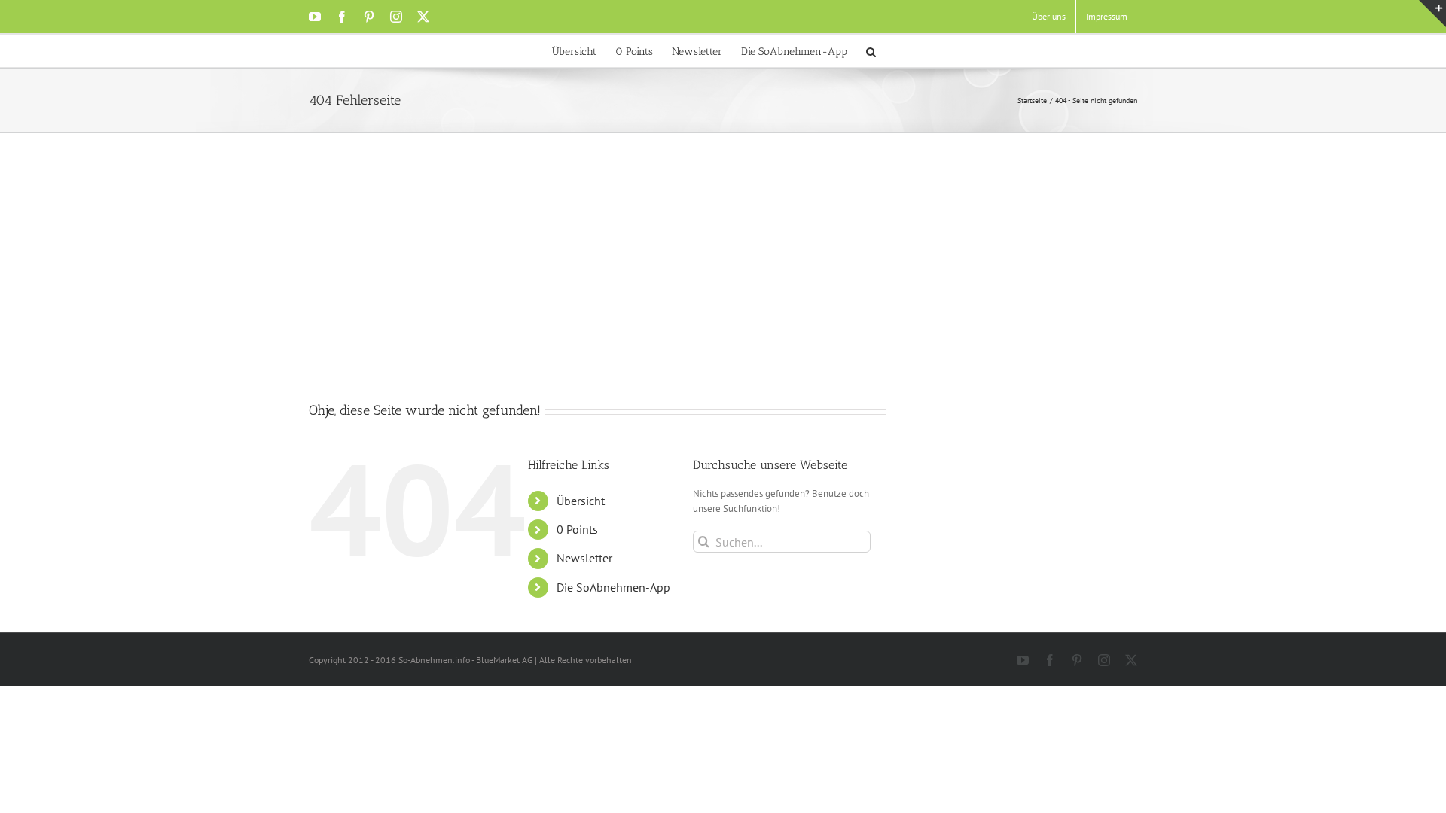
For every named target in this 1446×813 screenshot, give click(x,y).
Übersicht (581, 500)
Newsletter (584, 557)
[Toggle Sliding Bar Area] (1432, 13)
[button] (871, 51)
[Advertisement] (723, 287)
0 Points (577, 529)
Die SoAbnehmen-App (613, 587)
